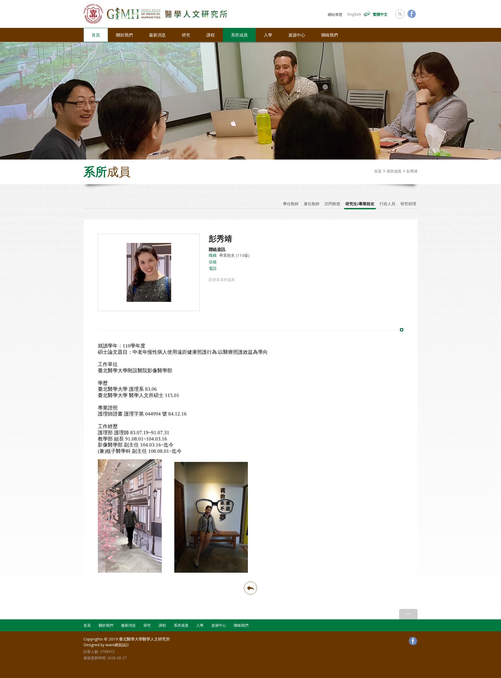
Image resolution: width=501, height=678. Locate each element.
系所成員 (239, 35)
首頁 (96, 35)
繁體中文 (380, 14)
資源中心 (296, 35)
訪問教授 (332, 203)
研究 (186, 35)
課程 (210, 35)
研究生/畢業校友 (359, 203)
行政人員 (387, 203)
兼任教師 (311, 203)
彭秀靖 (412, 171)
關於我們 (124, 35)
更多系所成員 (224, 279)
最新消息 (157, 35)
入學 (268, 35)
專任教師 (291, 203)
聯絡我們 (329, 35)
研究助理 (408, 203)
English (354, 14)
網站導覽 (335, 14)
